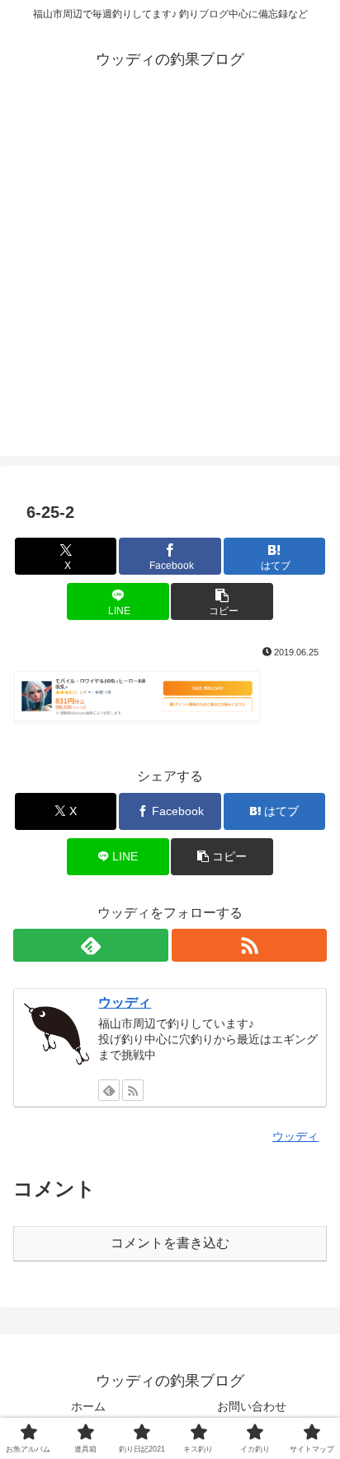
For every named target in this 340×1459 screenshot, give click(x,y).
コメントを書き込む (170, 1243)
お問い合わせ (251, 1406)
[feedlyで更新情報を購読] (90, 945)
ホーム (88, 1406)
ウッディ (124, 1002)
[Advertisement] (170, 286)
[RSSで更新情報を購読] (249, 945)
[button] (222, 601)
